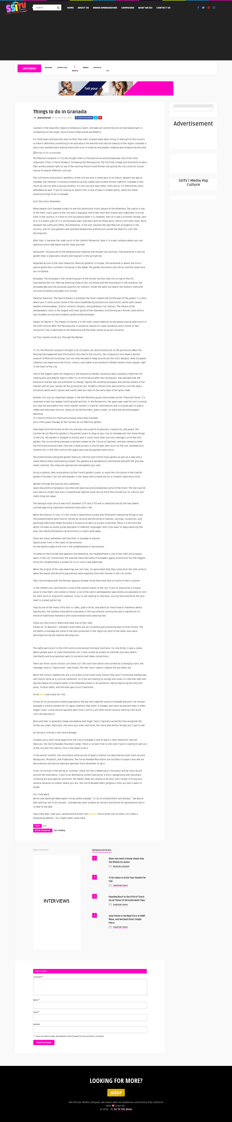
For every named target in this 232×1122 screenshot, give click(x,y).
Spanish (92, 814)
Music (75, 71)
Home (70, 8)
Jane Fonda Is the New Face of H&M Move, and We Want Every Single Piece (127, 919)
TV (107, 71)
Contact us (163, 8)
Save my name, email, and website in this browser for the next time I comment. (70, 1036)
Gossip (48, 68)
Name (36, 999)
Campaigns (127, 8)
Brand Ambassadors (105, 8)
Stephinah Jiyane (120, 885)
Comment (38, 976)
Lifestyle (62, 68)
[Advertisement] (116, 38)
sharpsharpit (44, 117)
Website (36, 1024)
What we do (145, 8)
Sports (97, 68)
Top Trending (59, 830)
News (86, 68)
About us (83, 8)
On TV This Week (122, 1109)
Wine (42, 694)
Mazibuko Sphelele (121, 866)
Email (36, 1012)
